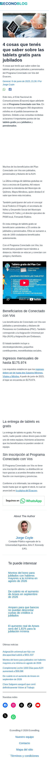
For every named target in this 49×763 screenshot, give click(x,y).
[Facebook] (10, 89)
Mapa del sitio (24, 749)
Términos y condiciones (24, 755)
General (6, 81)
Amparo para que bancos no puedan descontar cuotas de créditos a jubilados (23, 611)
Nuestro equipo (24, 736)
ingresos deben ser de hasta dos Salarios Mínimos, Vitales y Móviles (23, 373)
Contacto (24, 743)
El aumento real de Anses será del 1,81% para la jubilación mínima (23, 628)
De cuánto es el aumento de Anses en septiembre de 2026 (23, 594)
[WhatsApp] (4, 89)
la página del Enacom (26, 490)
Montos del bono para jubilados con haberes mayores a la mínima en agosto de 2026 (22, 576)
